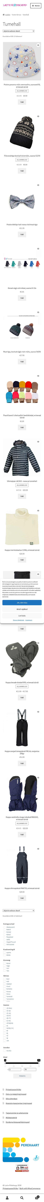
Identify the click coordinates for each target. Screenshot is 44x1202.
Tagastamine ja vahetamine (17, 1113)
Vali (22, 102)
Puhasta (22, 1076)
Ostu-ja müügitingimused (16, 1094)
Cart (33, 1196)
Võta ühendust (11, 1098)
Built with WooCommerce (30, 1188)
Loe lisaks (22, 616)
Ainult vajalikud (22, 609)
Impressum (28, 620)
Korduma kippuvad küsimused (17, 1122)
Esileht (7, 15)
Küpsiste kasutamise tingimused (19, 1103)
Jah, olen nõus (22, 603)
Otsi (22, 1198)
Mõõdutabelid (11, 1117)
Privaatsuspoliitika (13, 1089)
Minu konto (7, 1198)
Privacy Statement (18, 620)
